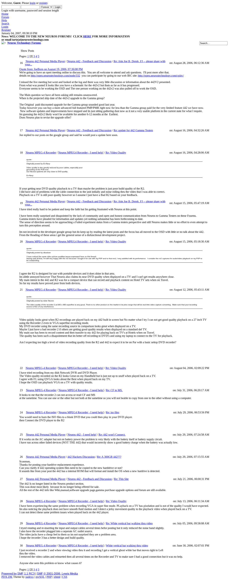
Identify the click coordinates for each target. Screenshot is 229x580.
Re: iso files (112, 412)
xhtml (57, 576)
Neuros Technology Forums (24, 42)
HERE (87, 36)
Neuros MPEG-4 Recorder (41, 152)
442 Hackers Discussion (81, 456)
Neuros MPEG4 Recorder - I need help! (80, 152)
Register (6, 29)
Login (4, 26)
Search (5, 23)
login (32, 2)
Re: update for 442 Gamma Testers (133, 130)
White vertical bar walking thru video (127, 545)
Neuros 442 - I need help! (81, 434)
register (43, 2)
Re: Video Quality (116, 152)
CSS (64, 576)
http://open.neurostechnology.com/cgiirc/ (161, 75)
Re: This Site (121, 478)
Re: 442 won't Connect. (112, 434)
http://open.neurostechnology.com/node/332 (55, 75)
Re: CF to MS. (114, 390)
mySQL (40, 576)
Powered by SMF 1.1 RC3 (18, 573)
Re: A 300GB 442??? (109, 456)
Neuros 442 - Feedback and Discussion (89, 61)
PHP (49, 576)
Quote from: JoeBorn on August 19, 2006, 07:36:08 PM (51, 69)
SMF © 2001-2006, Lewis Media (57, 573)
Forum (5, 17)
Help (4, 20)
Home (4, 13)
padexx (29, 576)
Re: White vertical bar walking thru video (129, 523)
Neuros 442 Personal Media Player (45, 61)
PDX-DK (7, 576)
